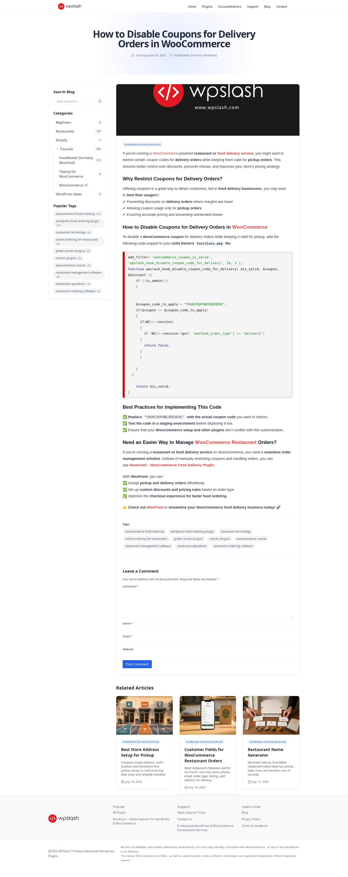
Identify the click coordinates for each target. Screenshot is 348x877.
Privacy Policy (251, 819)
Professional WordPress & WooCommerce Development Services (205, 828)
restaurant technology (73, 232)
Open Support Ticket (191, 812)
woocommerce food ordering (78, 214)
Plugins (207, 6)
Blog (267, 6)
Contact (281, 6)
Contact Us (184, 819)
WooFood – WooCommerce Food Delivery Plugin (171, 465)
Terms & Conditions (254, 825)
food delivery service (235, 153)
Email (128, 636)
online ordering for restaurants (77, 241)
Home (192, 6)
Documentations (229, 6)
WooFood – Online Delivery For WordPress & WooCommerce (141, 821)
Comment (130, 586)
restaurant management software (79, 274)
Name (128, 623)
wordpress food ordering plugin (77, 223)
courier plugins (68, 258)
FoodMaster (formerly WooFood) (195, 55)
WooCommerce (165, 153)
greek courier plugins (73, 251)
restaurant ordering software (78, 291)
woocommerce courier (73, 265)
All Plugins (119, 812)
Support (252, 6)
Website (128, 649)
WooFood (155, 507)
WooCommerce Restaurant (226, 442)
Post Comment (137, 664)
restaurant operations (73, 284)
